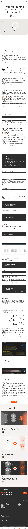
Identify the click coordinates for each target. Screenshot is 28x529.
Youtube (2, 521)
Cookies (7, 517)
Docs (18, 502)
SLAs (7, 519)
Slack (18, 506)
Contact (7, 504)
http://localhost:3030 (15, 105)
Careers (7, 503)
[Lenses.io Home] (3, 1)
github (4, 88)
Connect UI (3, 225)
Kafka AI (19, 508)
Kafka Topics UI (9, 239)
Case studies (24, 503)
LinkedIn (2, 520)
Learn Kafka (3, 519)
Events (2, 517)
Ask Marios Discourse (19, 504)
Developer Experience (2, 503)
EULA (7, 520)
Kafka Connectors (3, 509)
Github (19, 505)
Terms (7, 515)
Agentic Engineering (3, 507)
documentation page (13, 186)
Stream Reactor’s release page (7, 110)
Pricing (2, 511)
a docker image (4, 97)
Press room (2, 516)
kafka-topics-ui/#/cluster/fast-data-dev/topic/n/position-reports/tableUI (13, 240)
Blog (1, 515)
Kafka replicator (2, 505)
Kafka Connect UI (4, 133)
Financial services (13, 503)
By (5, 432)
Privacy (7, 516)
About (7, 502)
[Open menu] (26, 1)
